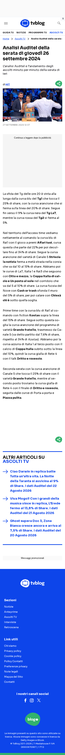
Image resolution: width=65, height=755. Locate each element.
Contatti (9, 681)
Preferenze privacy (15, 666)
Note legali (11, 671)
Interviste (10, 622)
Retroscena (11, 627)
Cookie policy (12, 656)
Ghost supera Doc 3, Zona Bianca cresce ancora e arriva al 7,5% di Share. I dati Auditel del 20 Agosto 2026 (35, 528)
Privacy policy (12, 651)
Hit (8, 84)
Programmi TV (38, 32)
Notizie (21, 32)
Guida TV (8, 32)
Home (6, 38)
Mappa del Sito (13, 676)
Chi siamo (10, 645)
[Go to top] (58, 744)
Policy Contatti (13, 661)
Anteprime (11, 611)
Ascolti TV (56, 32)
